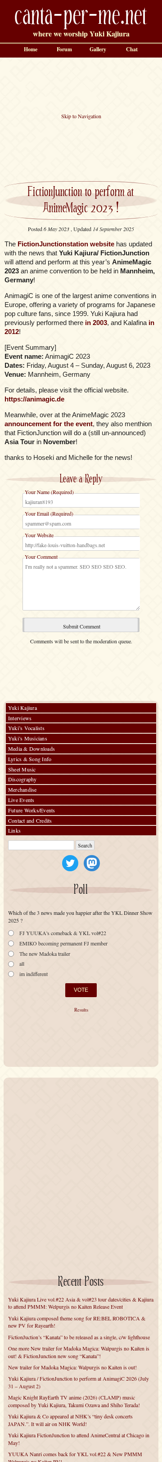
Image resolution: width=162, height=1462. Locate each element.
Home (30, 49)
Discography (22, 779)
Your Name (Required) (49, 491)
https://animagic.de (34, 399)
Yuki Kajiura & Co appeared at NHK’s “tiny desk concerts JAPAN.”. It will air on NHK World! (70, 1420)
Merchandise (22, 789)
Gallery (98, 49)
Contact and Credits (30, 820)
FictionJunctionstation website (66, 244)
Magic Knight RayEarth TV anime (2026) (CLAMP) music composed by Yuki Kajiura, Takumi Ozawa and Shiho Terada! (74, 1401)
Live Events (21, 799)
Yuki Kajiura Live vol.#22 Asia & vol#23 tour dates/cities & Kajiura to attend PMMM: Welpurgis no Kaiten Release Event (80, 1303)
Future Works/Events (31, 810)
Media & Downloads (31, 748)
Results (81, 1010)
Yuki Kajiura (22, 707)
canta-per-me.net (80, 16)
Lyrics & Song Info (29, 758)
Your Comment (41, 556)
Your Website (39, 535)
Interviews (20, 718)
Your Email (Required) (49, 513)
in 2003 (96, 322)
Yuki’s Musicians (27, 738)
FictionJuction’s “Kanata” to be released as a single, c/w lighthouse (79, 1337)
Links (14, 830)
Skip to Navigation (81, 116)
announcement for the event (48, 424)
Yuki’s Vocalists (26, 727)
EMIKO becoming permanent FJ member (63, 943)
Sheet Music (22, 769)
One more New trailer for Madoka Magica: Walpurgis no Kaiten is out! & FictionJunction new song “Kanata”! (78, 1352)
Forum (64, 49)
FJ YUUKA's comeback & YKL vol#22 (62, 933)
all (21, 963)
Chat (132, 49)
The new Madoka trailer (44, 953)
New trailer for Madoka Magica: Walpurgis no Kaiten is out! (72, 1367)
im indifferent (33, 974)
